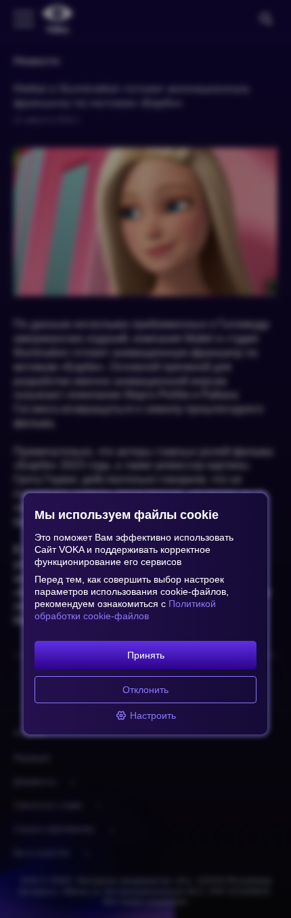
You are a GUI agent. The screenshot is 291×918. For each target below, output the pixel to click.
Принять (145, 655)
